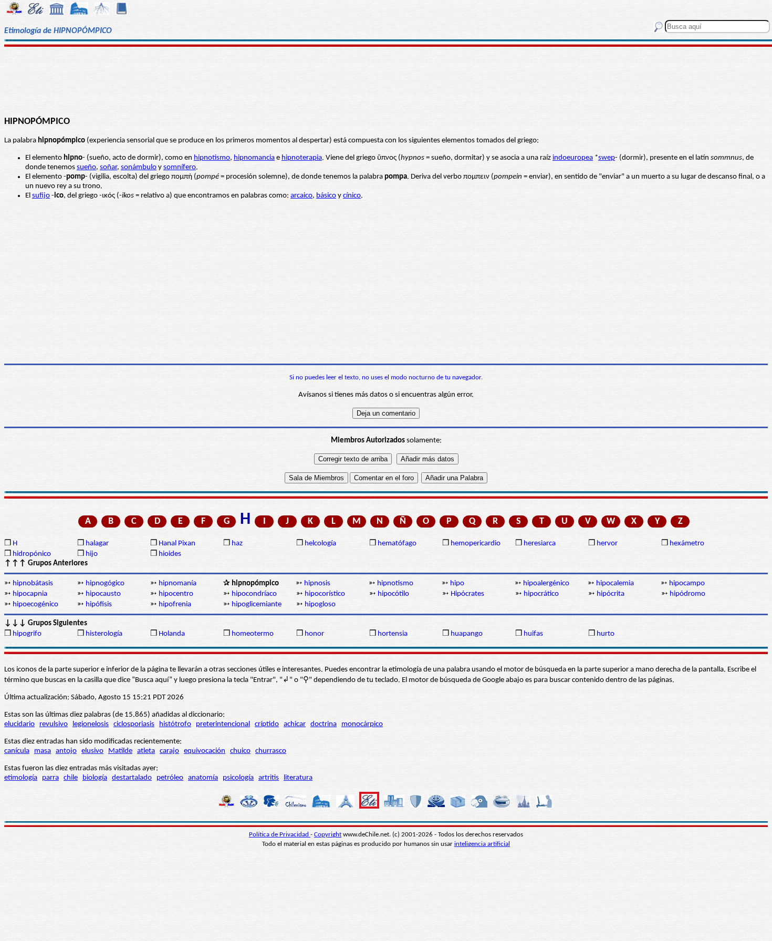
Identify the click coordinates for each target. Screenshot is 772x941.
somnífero (179, 167)
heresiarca (540, 543)
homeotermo (253, 634)
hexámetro (687, 543)
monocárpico (362, 724)
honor (314, 634)
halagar (97, 543)
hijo (92, 554)
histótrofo (175, 724)
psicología (238, 778)
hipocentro (176, 594)
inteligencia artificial (482, 844)
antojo (66, 751)
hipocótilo (393, 594)
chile (71, 778)
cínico (352, 196)
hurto (605, 634)
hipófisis (99, 604)
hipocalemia (615, 583)
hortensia (393, 634)
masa (42, 751)
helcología (320, 543)
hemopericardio (475, 543)
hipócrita (610, 594)
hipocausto (103, 594)
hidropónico (32, 554)
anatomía (203, 778)
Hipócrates (467, 594)
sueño (86, 167)
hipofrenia (175, 604)
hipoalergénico (546, 583)
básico (326, 196)
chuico (240, 751)
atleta (146, 751)
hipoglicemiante (256, 604)
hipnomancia (254, 158)
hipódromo (687, 594)
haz (237, 543)
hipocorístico (325, 594)
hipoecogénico (35, 604)
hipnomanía (177, 583)
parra (50, 778)
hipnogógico (105, 583)
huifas (533, 634)
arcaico (301, 196)
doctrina (323, 724)
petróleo (170, 778)
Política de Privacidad (279, 834)
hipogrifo (27, 634)
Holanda (172, 634)
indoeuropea (572, 158)
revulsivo (53, 724)
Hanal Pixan (177, 543)
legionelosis (90, 724)
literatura (298, 778)
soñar (108, 167)
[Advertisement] (385, 80)
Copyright (327, 834)
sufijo (41, 196)
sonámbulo (139, 167)
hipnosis (317, 583)
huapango (467, 634)
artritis (268, 778)
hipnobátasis (33, 583)
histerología (104, 634)
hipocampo (687, 583)
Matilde (120, 751)
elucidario (19, 724)
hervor (607, 543)
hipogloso (320, 604)
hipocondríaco (254, 594)
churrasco (270, 751)
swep (606, 158)
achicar (295, 724)
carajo (169, 751)
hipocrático (541, 594)
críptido (267, 724)
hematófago (397, 543)
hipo (457, 583)
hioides (170, 554)
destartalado (132, 778)
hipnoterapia (301, 158)
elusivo (92, 751)
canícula (16, 751)
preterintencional (223, 724)
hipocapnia (30, 594)
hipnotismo (212, 158)
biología (94, 778)
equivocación (204, 751)
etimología (20, 778)
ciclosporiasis (133, 724)
